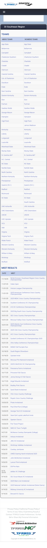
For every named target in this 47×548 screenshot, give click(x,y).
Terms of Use (12, 512)
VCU (3, 223)
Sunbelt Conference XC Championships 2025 (26, 338)
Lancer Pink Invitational (19, 462)
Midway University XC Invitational (22, 489)
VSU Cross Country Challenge (21, 394)
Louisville (5, 142)
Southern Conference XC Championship (24, 303)
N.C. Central (6, 159)
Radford (4, 189)
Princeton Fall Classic (18, 373)
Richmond (5, 194)
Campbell (5, 53)
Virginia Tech (6, 236)
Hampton (5, 117)
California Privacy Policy (29, 509)
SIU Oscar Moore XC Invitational (22, 477)
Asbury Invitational (17, 437)
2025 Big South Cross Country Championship (26, 311)
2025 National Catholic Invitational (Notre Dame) (27, 485)
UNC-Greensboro (8, 211)
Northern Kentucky (8, 176)
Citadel (4, 66)
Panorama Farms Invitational (21, 368)
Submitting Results (31, 512)
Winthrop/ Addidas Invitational (21, 445)
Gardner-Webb (7, 108)
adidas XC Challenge (18, 471)
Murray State (6, 151)
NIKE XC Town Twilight (19, 428)
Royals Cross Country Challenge (22, 398)
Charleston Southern (9, 57)
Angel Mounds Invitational (20, 381)
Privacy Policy (13, 509)
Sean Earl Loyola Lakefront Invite (22, 415)
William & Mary (7, 253)
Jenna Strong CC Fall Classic (21, 377)
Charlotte (5, 61)
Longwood (5, 138)
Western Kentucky (8, 249)
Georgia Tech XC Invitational (20, 411)
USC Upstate (6, 219)
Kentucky (5, 130)
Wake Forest (6, 240)
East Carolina (6, 91)
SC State (5, 198)
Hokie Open (15, 284)
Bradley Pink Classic (18, 385)
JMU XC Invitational (17, 441)
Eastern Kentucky (8, 95)
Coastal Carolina (7, 74)
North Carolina (7, 172)
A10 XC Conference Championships (23, 307)
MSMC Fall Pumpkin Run (19, 347)
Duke (3, 87)
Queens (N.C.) (6, 185)
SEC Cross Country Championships (23, 315)
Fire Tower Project (17, 424)
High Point (5, 121)
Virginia (4, 232)
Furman (4, 104)
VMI (3, 228)
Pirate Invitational (17, 402)
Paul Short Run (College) (19, 407)
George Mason (7, 112)
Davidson (5, 83)
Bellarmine (5, 48)
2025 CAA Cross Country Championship (24, 330)
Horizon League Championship (21, 288)
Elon (3, 100)
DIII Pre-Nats (15, 466)
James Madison (30, 125)
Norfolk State (6, 168)
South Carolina (29, 202)
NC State (5, 164)
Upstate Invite (15, 356)
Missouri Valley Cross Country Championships (27, 320)
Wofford (4, 262)
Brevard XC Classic (17, 494)
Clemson (5, 70)
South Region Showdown (19, 351)
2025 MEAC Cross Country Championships (25, 298)
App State (5, 44)
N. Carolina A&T (7, 155)
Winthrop (5, 258)
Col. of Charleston (8, 78)
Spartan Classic (16, 420)
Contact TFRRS (12, 514)
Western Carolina (8, 245)
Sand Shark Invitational (19, 390)
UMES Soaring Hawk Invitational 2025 (24, 454)
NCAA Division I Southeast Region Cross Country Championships (28, 279)
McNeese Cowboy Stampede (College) (24, 432)
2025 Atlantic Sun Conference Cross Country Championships (26, 325)
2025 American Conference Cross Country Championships (25, 293)
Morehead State (7, 147)
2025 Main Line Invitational (20, 481)
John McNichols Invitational (20, 458)
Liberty (4, 134)
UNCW (4, 215)
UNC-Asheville (7, 206)
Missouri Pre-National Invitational (22, 360)
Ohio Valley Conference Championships (24, 343)
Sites (21, 512)
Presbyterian (6, 181)
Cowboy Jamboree (17, 449)
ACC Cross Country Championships (23, 334)
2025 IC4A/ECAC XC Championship (23, 364)
